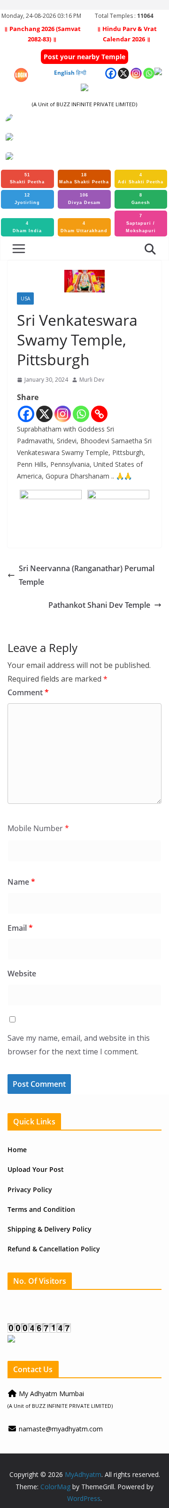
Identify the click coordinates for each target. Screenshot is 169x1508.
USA (25, 298)
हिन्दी (81, 73)
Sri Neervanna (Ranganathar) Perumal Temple (86, 575)
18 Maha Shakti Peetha (84, 179)
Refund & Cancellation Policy (54, 1248)
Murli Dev (91, 380)
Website (22, 973)
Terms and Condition (41, 1209)
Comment (28, 692)
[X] (44, 414)
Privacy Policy (30, 1189)
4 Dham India (27, 227)
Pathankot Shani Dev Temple (99, 605)
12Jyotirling (27, 199)
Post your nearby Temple (84, 56)
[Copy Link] (99, 414)
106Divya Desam (84, 199)
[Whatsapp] (81, 414)
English (64, 73)
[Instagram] (62, 414)
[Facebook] (26, 414)
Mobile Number (38, 828)
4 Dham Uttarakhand (84, 227)
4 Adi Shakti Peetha (140, 179)
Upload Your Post (36, 1169)
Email (20, 928)
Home (17, 1149)
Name (21, 882)
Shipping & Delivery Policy (50, 1229)
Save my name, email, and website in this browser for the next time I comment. (79, 1045)
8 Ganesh (140, 199)
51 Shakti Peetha (27, 179)
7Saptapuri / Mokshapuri (141, 223)
